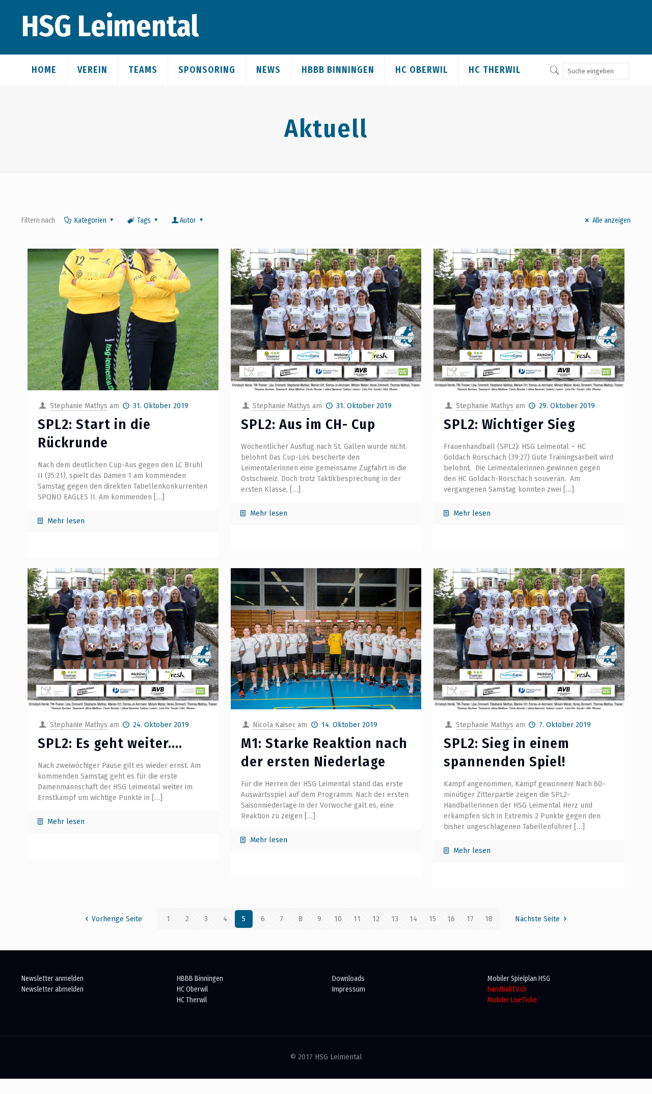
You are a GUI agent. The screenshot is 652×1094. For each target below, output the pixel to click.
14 (413, 919)
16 (451, 919)
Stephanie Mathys (78, 406)
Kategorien (90, 220)
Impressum (348, 989)
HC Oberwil (192, 989)
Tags (144, 220)
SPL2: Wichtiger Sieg (510, 424)
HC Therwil (192, 1000)
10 (338, 919)
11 (357, 919)
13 (394, 919)
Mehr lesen (66, 521)
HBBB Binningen (200, 978)
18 (489, 919)
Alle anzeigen (611, 220)
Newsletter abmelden (52, 989)
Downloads (348, 978)
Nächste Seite (537, 919)
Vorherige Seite (117, 919)
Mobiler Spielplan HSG (518, 978)
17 (470, 919)
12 (375, 919)
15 (432, 919)
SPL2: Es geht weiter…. (110, 743)
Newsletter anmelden (52, 978)
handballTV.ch (507, 989)
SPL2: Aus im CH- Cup (308, 424)
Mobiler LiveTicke (512, 1000)
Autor (188, 220)
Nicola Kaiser (274, 725)
